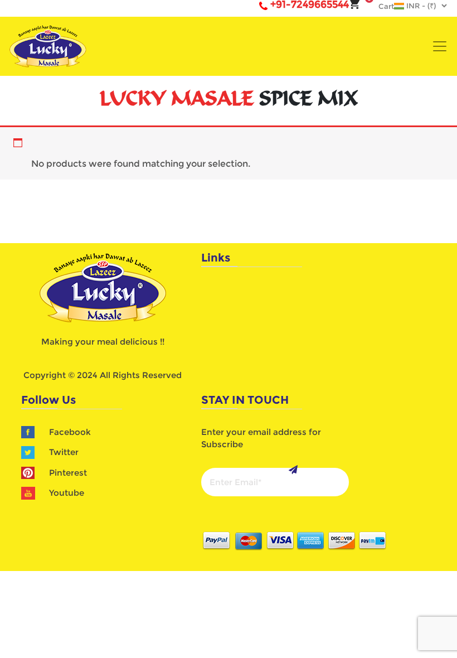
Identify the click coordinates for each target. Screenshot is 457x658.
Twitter (64, 452)
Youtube (66, 492)
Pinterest (68, 472)
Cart (380, 6)
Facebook (70, 432)
